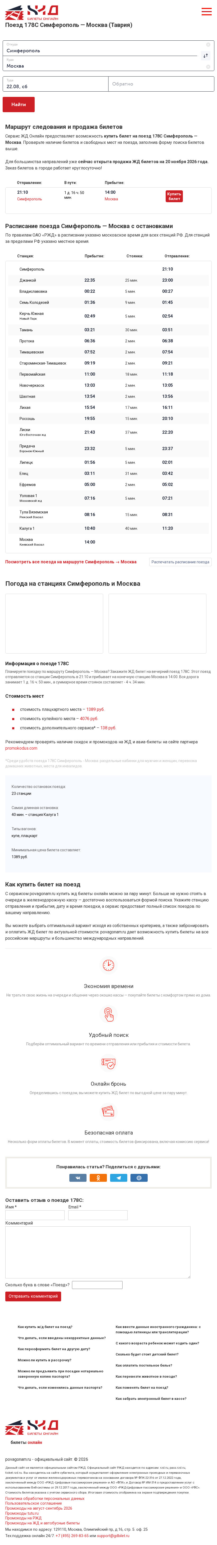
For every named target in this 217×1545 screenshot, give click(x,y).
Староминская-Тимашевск (43, 363)
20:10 (167, 419)
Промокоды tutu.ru (22, 1513)
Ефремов (28, 485)
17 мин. (131, 407)
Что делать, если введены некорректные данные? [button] (62, 1338)
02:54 (167, 316)
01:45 (167, 302)
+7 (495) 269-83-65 (72, 1536)
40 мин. (131, 528)
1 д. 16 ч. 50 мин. (74, 195)
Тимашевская (32, 352)
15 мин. (131, 419)
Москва (111, 199)
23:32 (89, 449)
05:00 (89, 485)
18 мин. (131, 374)
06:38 (167, 341)
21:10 (167, 269)
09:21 (167, 363)
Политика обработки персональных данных (44, 1498)
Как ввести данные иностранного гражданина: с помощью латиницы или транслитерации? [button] (158, 1329)
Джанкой (28, 280)
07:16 (89, 498)
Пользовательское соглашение (33, 1503)
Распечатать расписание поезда (180, 562)
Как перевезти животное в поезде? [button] (146, 1376)
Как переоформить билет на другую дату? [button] (54, 1349)
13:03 (89, 385)
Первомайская (32, 374)
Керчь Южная (32, 315)
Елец (24, 473)
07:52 (89, 352)
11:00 (89, 374)
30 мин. (131, 330)
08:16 (89, 515)
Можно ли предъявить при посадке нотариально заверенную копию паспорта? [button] (60, 1373)
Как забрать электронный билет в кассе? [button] (151, 1399)
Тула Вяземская (34, 514)
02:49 (89, 316)
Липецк (26, 462)
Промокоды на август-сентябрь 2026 (38, 1508)
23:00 (167, 280)
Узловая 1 (31, 498)
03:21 (89, 330)
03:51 (167, 330)
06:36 (89, 341)
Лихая (25, 407)
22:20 (167, 432)
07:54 (167, 352)
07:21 (167, 498)
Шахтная (27, 396)
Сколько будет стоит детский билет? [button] (147, 1354)
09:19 (89, 363)
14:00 (89, 542)
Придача (32, 448)
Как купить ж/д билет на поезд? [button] (45, 1327)
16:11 (167, 407)
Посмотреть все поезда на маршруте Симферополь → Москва (71, 561)
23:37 (167, 449)
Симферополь (29, 199)
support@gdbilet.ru (113, 1536)
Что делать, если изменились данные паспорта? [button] (60, 1388)
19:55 (89, 419)
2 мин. (130, 341)
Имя (11, 1206)
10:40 (89, 528)
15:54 (89, 407)
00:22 (89, 291)
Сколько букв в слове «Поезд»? (37, 1284)
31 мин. (131, 473)
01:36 (89, 302)
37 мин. (131, 432)
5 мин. (130, 291)
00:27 (167, 291)
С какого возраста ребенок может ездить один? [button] (157, 1343)
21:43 (89, 432)
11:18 (167, 374)
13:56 (167, 396)
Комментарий (19, 1223)
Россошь (27, 419)
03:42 (167, 473)
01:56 (89, 462)
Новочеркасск (32, 385)
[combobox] (108, 48)
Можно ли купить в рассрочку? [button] (44, 1360)
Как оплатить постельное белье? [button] (144, 1365)
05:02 (167, 485)
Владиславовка (33, 291)
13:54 (89, 396)
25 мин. (131, 280)
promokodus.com (21, 748)
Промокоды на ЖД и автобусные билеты (42, 1523)
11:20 (167, 528)
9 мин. (130, 302)
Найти (18, 104)
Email (74, 1206)
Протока (27, 341)
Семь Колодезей (34, 302)
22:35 (89, 280)
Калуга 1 (27, 528)
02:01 (167, 462)
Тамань (26, 330)
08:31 (167, 515)
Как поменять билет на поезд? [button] (142, 1388)
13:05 (167, 385)
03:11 (89, 473)
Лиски (33, 432)
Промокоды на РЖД (23, 1518)
